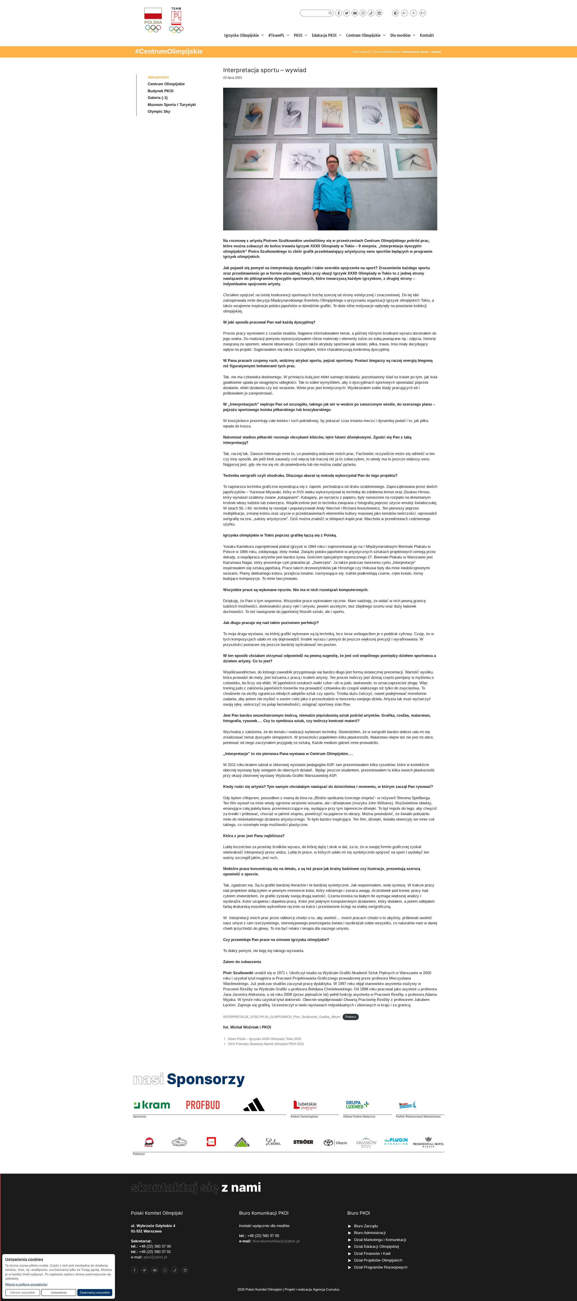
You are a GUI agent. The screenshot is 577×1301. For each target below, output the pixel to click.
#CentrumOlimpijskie (169, 51)
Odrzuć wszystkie (22, 1292)
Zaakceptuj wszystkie (95, 1292)
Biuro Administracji (370, 1233)
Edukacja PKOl (324, 35)
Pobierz (350, 1017)
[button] (262, 35)
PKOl (298, 35)
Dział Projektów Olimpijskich (378, 1260)
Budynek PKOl (161, 91)
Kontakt (427, 35)
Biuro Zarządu (366, 1226)
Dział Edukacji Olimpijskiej (376, 1246)
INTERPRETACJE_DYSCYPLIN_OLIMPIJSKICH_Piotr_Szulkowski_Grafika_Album (281, 1017)
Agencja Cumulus (326, 1289)
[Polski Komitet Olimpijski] (163, 20)
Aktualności (158, 77)
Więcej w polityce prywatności (26, 1284)
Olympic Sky (159, 111)
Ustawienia (58, 1292)
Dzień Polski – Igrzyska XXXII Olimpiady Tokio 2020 (264, 1039)
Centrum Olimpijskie (363, 35)
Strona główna (361, 51)
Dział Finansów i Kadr (373, 1253)
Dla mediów (400, 35)
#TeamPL (276, 35)
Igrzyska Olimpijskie (241, 35)
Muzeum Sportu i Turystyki (172, 105)
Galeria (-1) (158, 98)
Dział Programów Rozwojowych (380, 1267)
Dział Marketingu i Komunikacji (380, 1240)
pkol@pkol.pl (155, 1257)
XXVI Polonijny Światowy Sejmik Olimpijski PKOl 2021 (266, 1044)
